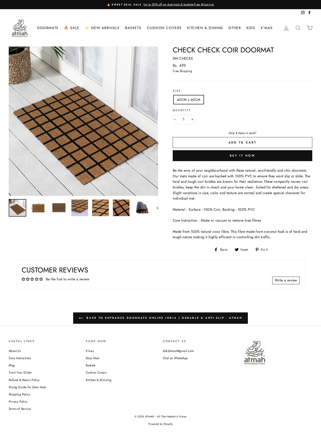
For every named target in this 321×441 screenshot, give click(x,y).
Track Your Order (20, 372)
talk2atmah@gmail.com (178, 351)
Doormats (48, 27)
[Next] (155, 208)
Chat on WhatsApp (175, 358)
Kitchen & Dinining (98, 380)
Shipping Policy (19, 394)
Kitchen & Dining (205, 27)
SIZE (177, 91)
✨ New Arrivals (102, 27)
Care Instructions (20, 358)
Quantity (182, 110)
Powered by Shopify (160, 424)
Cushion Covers (164, 27)
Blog (12, 365)
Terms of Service (20, 409)
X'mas (267, 27)
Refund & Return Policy (24, 380)
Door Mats (92, 358)
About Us (15, 351)
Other (234, 27)
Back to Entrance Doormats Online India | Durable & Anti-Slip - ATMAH (163, 318)
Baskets (133, 27)
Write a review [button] (286, 280)
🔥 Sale (71, 27)
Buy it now (242, 155)
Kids (251, 27)
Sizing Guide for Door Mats (27, 387)
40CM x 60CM (188, 99)
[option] (160, 4)
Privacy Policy (18, 401)
